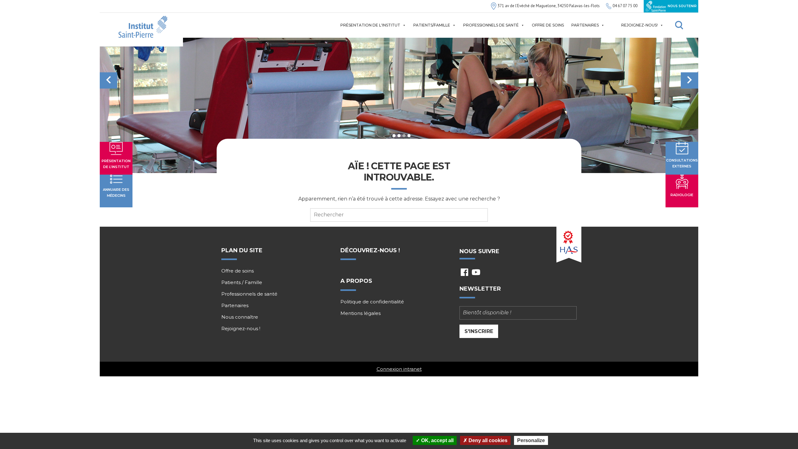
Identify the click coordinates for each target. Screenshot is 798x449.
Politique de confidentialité (372, 302)
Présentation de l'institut (370, 25)
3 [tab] (404, 135)
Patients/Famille (431, 25)
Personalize (531, 440)
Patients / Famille (241, 282)
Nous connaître (239, 317)
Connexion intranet (399, 369)
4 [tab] (409, 135)
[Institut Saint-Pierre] (141, 29)
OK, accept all (437, 440)
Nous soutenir (682, 6)
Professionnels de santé (491, 25)
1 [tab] (394, 135)
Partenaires (585, 25)
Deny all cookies (487, 440)
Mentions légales (360, 313)
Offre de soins (548, 25)
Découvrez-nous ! (370, 250)
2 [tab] (399, 135)
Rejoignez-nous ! (240, 328)
